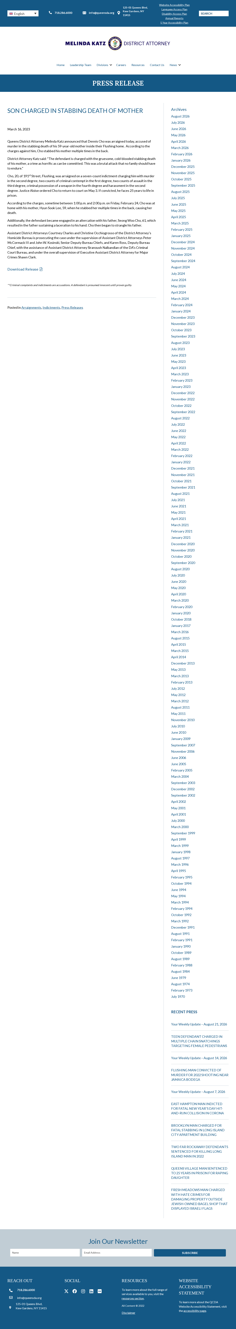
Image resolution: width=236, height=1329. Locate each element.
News (173, 65)
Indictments (51, 307)
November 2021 (183, 475)
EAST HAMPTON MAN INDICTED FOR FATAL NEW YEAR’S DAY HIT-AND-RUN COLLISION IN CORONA (197, 1108)
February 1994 (181, 908)
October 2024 (181, 254)
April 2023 (178, 368)
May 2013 (178, 669)
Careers (121, 65)
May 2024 (178, 286)
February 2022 (181, 456)
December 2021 (183, 468)
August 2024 (180, 267)
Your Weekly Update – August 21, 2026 (199, 1024)
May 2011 (178, 714)
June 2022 (178, 431)
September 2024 (183, 261)
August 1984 (180, 971)
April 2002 (178, 802)
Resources (138, 65)
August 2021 (180, 494)
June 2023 (178, 355)
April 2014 (178, 657)
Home (61, 65)
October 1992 (181, 915)
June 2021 (178, 506)
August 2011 (180, 707)
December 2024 (183, 242)
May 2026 (178, 135)
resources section (133, 1298)
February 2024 (181, 305)
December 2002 (183, 789)
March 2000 (180, 827)
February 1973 (181, 990)
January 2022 (180, 462)
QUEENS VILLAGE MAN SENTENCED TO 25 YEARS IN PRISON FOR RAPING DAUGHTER (199, 1173)
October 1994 (181, 883)
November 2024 (183, 248)
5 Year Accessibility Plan (174, 22)
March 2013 (180, 676)
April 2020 (178, 594)
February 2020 (181, 607)
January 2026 (180, 160)
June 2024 (178, 280)
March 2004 (180, 776)
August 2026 (180, 116)
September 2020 (183, 563)
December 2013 (183, 663)
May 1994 (178, 896)
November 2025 (183, 173)
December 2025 (183, 167)
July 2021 (178, 500)
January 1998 (180, 852)
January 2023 (180, 387)
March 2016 (180, 632)
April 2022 (178, 443)
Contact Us (157, 65)
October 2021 (181, 481)
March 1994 (180, 902)
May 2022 (178, 437)
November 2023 (183, 324)
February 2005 (181, 770)
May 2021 (178, 512)
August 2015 (180, 638)
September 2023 (183, 336)
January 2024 (180, 311)
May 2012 (178, 695)
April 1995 (178, 871)
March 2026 (180, 148)
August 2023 (180, 343)
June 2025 (178, 204)
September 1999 (183, 833)
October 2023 (181, 330)
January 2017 (180, 626)
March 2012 (180, 701)
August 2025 (180, 192)
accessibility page (194, 1310)
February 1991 (181, 940)
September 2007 (183, 745)
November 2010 (183, 720)
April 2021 (178, 519)
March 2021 (180, 525)
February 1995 (181, 877)
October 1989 (181, 953)
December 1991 (183, 927)
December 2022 (183, 393)
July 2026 (178, 122)
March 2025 (180, 223)
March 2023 (180, 374)
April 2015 (178, 644)
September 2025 (183, 185)
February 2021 (181, 531)
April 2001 (178, 814)
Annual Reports (174, 18)
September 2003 (183, 783)
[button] (23, 13)
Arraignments (31, 307)
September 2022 (183, 412)
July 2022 (178, 424)
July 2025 (178, 198)
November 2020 (183, 550)
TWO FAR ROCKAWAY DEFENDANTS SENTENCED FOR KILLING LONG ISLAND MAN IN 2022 (199, 1151)
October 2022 (181, 406)
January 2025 (180, 236)
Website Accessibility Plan (174, 4)
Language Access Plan (174, 9)
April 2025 (178, 217)
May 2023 (178, 361)
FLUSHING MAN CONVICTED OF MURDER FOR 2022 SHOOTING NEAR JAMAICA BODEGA (199, 1074)
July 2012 (178, 688)
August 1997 (180, 858)
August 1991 (180, 934)
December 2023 (183, 317)
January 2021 (180, 537)
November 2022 (183, 399)
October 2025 (181, 179)
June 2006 (178, 758)
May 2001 (178, 808)
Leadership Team (80, 65)
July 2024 (178, 273)
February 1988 (181, 965)
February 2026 (181, 154)
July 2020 (178, 575)
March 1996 (180, 864)
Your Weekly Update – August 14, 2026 (199, 1058)
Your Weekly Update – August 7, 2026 (198, 1092)
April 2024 (178, 292)
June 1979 (178, 978)
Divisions (102, 65)
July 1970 (178, 996)
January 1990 (180, 946)
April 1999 (178, 839)
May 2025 (178, 211)
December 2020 (183, 544)
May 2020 (178, 588)
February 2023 (181, 380)
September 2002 (183, 795)
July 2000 (178, 820)
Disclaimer (128, 1312)
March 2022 (180, 449)
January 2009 (180, 739)
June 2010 (178, 732)
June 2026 (178, 129)
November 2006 (183, 751)
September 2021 (183, 487)
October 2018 (181, 619)
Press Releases (72, 307)
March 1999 (180, 846)
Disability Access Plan (174, 13)
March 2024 (180, 299)
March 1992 (180, 921)
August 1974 (180, 984)
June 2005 (178, 764)
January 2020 (180, 613)
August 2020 (180, 569)
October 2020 (181, 556)
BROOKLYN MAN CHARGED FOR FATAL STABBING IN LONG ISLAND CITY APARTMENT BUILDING (198, 1130)
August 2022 (180, 418)
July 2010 (178, 726)
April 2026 (178, 141)
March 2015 (180, 651)
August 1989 (180, 959)
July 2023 (178, 349)
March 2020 (180, 600)
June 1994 (178, 890)
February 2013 (181, 682)
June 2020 (178, 581)
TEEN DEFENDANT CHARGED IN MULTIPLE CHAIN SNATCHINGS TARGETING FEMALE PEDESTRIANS (199, 1041)
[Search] (226, 13)
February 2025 (181, 229)
